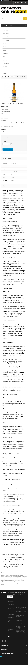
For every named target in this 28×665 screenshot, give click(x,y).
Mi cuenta (4, 649)
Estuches (5, 56)
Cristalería (6, 63)
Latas (4, 43)
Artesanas (6, 33)
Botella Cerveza (9, 76)
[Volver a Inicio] (2, 76)
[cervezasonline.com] (14, 10)
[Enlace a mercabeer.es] (14, 0)
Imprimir (5, 131)
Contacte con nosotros (16, 3)
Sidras (4, 50)
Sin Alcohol (6, 37)
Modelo (3, 106)
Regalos (5, 66)
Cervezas (5, 30)
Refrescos (5, 70)
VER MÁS (10, 596)
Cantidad (5, 141)
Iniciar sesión (23, 2)
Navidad (5, 53)
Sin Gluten (6, 40)
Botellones (6, 47)
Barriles (5, 60)
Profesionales (6, 73)
